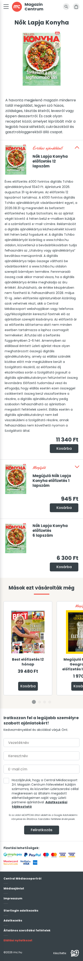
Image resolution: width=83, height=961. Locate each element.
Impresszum (13, 898)
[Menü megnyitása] (6, 6)
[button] (77, 147)
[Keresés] (66, 6)
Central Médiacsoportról (22, 878)
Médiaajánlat (14, 888)
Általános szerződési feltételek (27, 930)
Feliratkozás (41, 829)
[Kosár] (76, 6)
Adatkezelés (13, 920)
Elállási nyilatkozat (18, 940)
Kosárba (64, 448)
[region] (41, 655)
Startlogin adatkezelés (21, 910)
